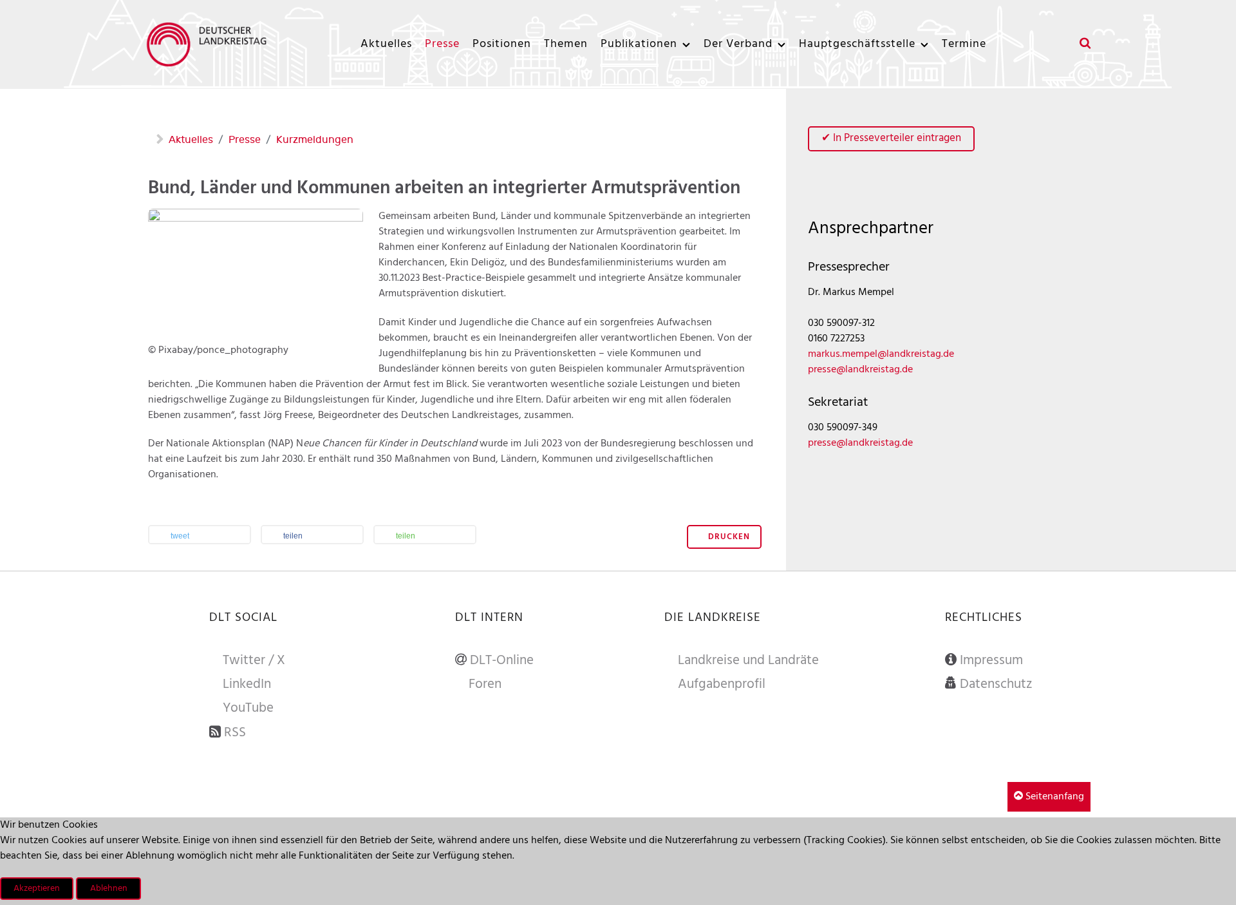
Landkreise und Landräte (748, 661)
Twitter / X (254, 661)
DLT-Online (502, 661)
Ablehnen (108, 888)
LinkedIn (247, 685)
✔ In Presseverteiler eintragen (891, 138)
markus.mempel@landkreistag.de (881, 354)
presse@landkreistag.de (860, 369)
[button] (199, 536)
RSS (235, 733)
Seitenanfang (1053, 796)
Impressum (991, 661)
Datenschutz (996, 685)
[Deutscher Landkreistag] (209, 44)
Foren (485, 685)
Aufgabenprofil (721, 685)
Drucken (728, 537)
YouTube (248, 708)
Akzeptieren (37, 888)
